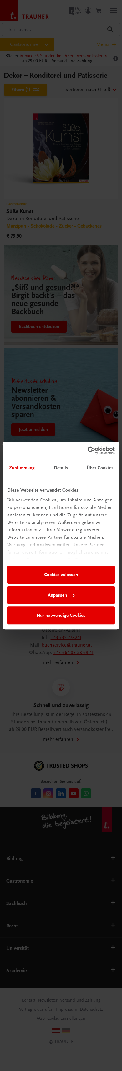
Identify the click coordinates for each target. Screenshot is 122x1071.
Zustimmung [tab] (22, 467)
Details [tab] (61, 467)
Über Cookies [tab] (100, 467)
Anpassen (57, 595)
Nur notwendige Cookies (61, 615)
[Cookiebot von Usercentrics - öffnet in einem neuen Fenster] (88, 450)
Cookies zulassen (61, 574)
